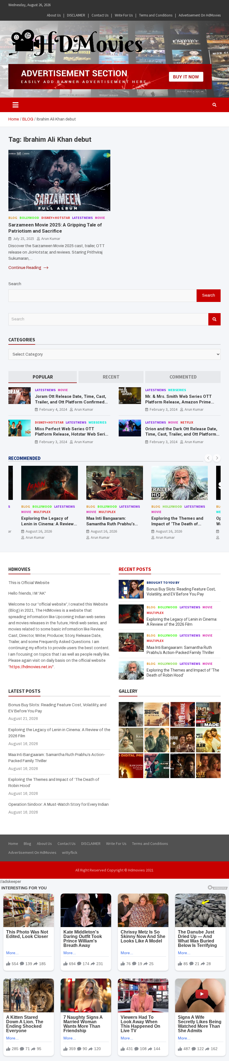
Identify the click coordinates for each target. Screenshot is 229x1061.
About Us (54, 15)
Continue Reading (25, 268)
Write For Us (124, 15)
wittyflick (69, 852)
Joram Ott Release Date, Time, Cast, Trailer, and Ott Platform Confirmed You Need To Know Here (70, 402)
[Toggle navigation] (15, 105)
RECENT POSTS (135, 569)
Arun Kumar (50, 238)
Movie (100, 218)
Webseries (177, 390)
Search (14, 284)
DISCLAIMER (76, 15)
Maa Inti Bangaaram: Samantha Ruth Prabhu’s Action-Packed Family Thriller (110, 526)
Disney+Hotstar (55, 218)
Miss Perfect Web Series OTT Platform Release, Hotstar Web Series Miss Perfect (72, 434)
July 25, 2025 (23, 238)
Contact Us (100, 15)
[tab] (42, 377)
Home (13, 843)
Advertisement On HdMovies (200, 15)
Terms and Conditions (155, 15)
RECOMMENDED (24, 458)
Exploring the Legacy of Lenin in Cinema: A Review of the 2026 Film (47, 524)
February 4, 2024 (53, 409)
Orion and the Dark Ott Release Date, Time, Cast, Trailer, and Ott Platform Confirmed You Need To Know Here (181, 434)
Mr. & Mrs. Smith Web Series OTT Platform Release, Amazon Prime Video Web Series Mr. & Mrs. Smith (179, 402)
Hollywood (172, 506)
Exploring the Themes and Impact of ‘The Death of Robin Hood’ (177, 524)
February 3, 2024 (163, 409)
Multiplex (42, 512)
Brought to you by (163, 582)
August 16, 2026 (39, 531)
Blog (12, 218)
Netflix (186, 422)
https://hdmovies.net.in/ (31, 667)
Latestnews (82, 218)
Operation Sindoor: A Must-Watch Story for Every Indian (58, 804)
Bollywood (29, 218)
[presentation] (208, 458)
